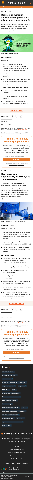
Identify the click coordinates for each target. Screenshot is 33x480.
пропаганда (6, 425)
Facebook (7, 439)
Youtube (13, 441)
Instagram (27, 439)
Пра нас (16, 446)
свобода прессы (8, 371)
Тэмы (5, 367)
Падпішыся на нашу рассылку (15, 7)
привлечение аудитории (10, 407)
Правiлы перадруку (16, 455)
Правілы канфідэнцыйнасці (7, 477)
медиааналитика (8, 418)
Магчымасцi (6, 11)
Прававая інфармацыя (16, 449)
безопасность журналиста (11, 396)
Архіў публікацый (16, 459)
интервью (20, 418)
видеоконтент (7, 379)
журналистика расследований (12, 422)
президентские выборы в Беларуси (14, 382)
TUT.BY (25, 407)
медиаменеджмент (8, 386)
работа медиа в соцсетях (10, 414)
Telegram (17, 439)
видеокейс (22, 386)
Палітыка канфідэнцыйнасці (16, 452)
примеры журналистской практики (14, 411)
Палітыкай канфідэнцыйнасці (16, 165)
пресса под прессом (9, 375)
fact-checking (7, 404)
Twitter (22, 441)
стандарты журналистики (11, 393)
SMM (14, 389)
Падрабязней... (23, 129)
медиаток (6, 389)
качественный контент (10, 400)
